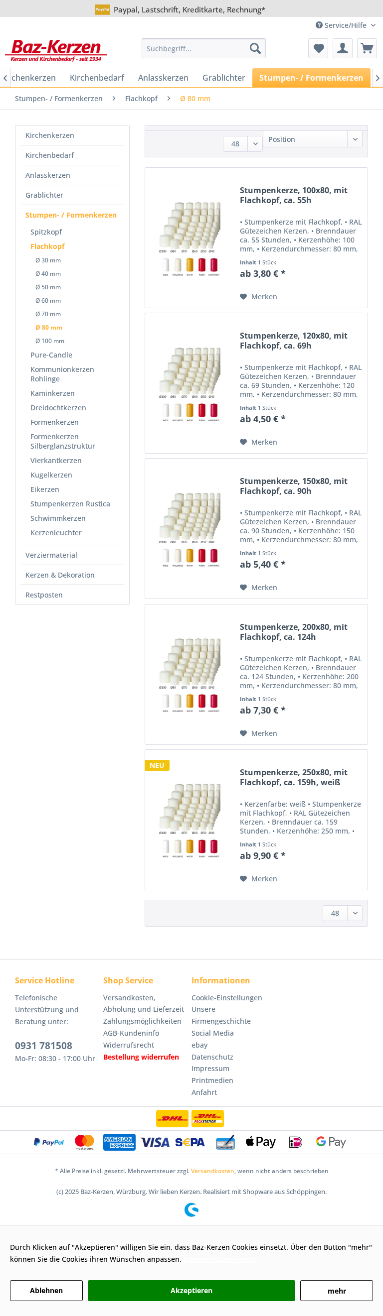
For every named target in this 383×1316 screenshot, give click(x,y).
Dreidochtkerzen (58, 407)
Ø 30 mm (48, 260)
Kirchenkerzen (49, 135)
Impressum (210, 1068)
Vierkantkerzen (56, 460)
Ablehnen (46, 1290)
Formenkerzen (54, 422)
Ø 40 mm (48, 273)
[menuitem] (204, 48)
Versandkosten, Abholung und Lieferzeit (143, 1003)
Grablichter (44, 195)
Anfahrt (204, 1092)
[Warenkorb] (367, 48)
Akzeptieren (191, 1290)
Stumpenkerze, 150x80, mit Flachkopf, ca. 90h (294, 486)
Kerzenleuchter (56, 532)
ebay (199, 1045)
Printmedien (212, 1080)
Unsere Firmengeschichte (221, 1015)
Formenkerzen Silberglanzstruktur (62, 441)
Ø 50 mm (48, 287)
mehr (337, 1291)
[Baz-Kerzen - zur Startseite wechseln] (56, 50)
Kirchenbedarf (49, 155)
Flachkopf (47, 246)
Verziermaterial (51, 555)
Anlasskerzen (47, 175)
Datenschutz (212, 1057)
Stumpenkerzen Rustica (70, 503)
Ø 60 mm (48, 300)
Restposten (44, 594)
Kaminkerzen (52, 393)
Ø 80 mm (48, 327)
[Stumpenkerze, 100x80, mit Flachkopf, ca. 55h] (190, 238)
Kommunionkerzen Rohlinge (62, 373)
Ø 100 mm (49, 341)
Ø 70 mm (48, 314)
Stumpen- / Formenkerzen (71, 215)
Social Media (213, 1033)
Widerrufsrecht (128, 1045)
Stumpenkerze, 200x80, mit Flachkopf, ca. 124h (294, 632)
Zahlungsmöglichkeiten (142, 1021)
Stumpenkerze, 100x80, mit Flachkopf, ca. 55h (294, 195)
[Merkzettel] (318, 48)
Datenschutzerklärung (221, 1259)
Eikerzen (44, 489)
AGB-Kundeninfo (131, 1033)
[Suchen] (255, 48)
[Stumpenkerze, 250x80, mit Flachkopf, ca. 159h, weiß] (190, 820)
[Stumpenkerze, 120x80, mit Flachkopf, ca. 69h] (190, 383)
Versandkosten (212, 1171)
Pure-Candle (51, 354)
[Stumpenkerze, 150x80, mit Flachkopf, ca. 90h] (190, 529)
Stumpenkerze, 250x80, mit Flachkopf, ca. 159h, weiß (294, 777)
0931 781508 (43, 1045)
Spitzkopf (46, 232)
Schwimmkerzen (58, 518)
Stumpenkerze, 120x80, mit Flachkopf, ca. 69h (294, 341)
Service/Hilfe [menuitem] (346, 25)
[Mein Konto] (343, 48)
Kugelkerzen (51, 474)
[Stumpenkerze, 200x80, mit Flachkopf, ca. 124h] (190, 674)
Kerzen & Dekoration (60, 575)
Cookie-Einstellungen (227, 997)
